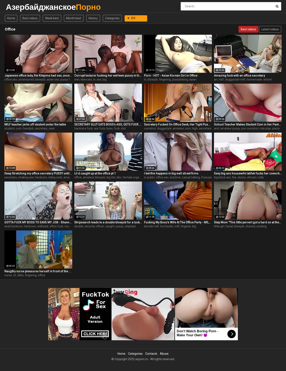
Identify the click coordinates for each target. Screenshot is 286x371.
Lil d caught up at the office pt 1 (95, 173)
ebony (242, 177)
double (78, 226)
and (216, 128)
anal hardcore (13, 226)
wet (76, 79)
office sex (10, 79)
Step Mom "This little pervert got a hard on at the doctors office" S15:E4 (248, 222)
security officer (94, 226)
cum (19, 128)
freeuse (206, 177)
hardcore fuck (83, 128)
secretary (41, 128)
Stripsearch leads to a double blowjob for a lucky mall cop (108, 222)
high (195, 128)
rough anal (71, 226)
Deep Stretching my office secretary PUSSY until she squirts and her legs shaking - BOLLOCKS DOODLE (38, 173)
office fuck (56, 226)
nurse (8, 275)
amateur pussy (230, 128)
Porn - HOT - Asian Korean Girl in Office (170, 75)
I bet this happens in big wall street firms (171, 173)
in (94, 79)
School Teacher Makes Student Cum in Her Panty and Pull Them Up (248, 124)
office (78, 177)
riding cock (55, 177)
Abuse (164, 353)
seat (52, 128)
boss (109, 128)
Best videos (30, 18)
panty (276, 128)
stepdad (130, 226)
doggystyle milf (235, 79)
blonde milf (151, 226)
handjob (28, 128)
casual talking (191, 177)
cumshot (150, 128)
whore (267, 79)
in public (149, 177)
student (9, 128)
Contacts (151, 353)
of (14, 275)
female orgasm (133, 177)
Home (11, 18)
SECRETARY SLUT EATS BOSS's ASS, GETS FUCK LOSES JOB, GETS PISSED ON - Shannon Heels (108, 124)
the (234, 177)
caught (110, 226)
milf (221, 79)
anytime (175, 177)
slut (123, 128)
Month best (73, 18)
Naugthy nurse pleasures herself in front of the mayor (38, 271)
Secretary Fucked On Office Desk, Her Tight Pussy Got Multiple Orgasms (178, 124)
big (105, 79)
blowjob (40, 79)
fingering (165, 79)
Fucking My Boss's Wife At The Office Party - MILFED (178, 222)
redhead (42, 226)
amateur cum (182, 128)
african (251, 177)
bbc (119, 177)
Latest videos (270, 29)
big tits (111, 177)
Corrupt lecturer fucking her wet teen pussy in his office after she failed (108, 75)
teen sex (86, 79)
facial (229, 226)
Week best (52, 18)
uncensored (26, 79)
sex (99, 79)
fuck (117, 128)
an (215, 79)
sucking (261, 226)
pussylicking (180, 79)
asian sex (53, 79)
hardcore (41, 177)
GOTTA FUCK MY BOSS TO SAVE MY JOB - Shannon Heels (38, 222)
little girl (219, 226)
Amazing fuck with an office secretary (239, 75)
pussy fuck (67, 79)
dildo (20, 275)
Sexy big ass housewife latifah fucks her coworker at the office (248, 173)
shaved (250, 226)
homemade (254, 79)
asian (192, 79)
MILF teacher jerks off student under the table (35, 124)
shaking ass (26, 177)
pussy (120, 226)
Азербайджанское (17, 7)
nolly (261, 177)
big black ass (222, 177)
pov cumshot (250, 128)
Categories (112, 18)
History (93, 18)
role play (265, 128)
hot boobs (166, 226)
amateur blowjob (94, 177)
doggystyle (164, 128)
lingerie (186, 226)
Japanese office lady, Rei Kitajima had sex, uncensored (38, 75)
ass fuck (99, 128)
